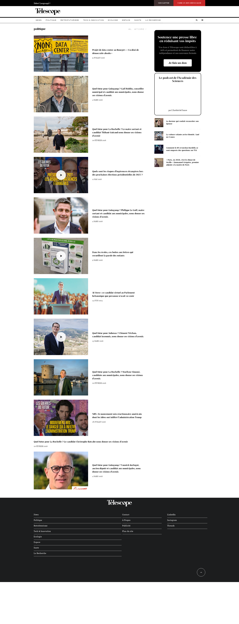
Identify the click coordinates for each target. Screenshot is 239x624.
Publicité (126, 525)
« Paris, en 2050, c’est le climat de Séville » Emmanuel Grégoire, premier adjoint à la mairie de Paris (182, 162)
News (39, 20)
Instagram (172, 520)
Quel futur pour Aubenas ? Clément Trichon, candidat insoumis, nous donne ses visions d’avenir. (118, 335)
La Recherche (153, 20)
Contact (125, 514)
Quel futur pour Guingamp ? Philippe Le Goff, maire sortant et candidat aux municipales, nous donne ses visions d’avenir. (118, 213)
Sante (137, 20)
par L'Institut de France (177, 110)
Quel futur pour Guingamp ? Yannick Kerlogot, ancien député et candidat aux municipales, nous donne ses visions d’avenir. (116, 468)
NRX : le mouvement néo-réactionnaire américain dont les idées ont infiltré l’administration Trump (117, 416)
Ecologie (113, 20)
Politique (51, 20)
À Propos (126, 520)
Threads (171, 525)
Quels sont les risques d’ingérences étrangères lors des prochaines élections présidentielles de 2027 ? (117, 173)
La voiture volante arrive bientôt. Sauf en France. (182, 135)
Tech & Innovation (93, 20)
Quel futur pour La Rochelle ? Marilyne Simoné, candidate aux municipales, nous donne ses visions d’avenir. (117, 375)
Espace (126, 20)
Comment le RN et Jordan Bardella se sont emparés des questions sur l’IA (182, 149)
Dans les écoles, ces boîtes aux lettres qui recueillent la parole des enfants (112, 254)
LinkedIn (171, 514)
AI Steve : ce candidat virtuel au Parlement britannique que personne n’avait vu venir (113, 294)
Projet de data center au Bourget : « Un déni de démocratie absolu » (115, 52)
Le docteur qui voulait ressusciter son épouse (182, 122)
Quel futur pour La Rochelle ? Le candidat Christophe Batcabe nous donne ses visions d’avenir (81, 441)
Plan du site (127, 531)
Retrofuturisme (70, 20)
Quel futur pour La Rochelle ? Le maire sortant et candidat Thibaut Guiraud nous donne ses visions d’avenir (116, 132)
